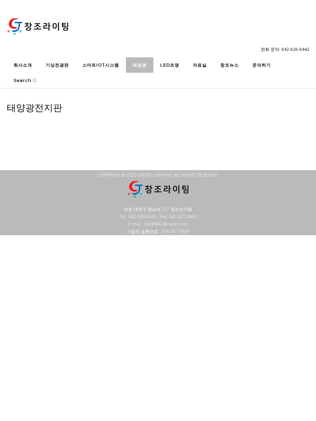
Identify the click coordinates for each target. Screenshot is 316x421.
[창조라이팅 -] (38, 27)
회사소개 (23, 65)
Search (22, 80)
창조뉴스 (229, 65)
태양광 (140, 65)
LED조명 (169, 65)
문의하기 (261, 65)
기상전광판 (57, 65)
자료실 (200, 65)
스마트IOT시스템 (100, 65)
